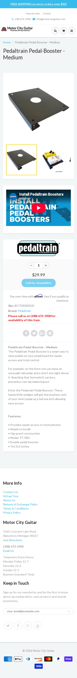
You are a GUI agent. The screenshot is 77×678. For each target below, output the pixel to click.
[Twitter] (8, 626)
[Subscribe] (68, 611)
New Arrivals (33, 13)
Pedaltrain (24, 310)
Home (7, 42)
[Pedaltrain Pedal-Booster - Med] (38, 109)
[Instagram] (28, 626)
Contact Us (10, 492)
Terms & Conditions (16, 508)
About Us (9, 500)
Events (47, 13)
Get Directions (12, 540)
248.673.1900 (23, 19)
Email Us (8, 550)
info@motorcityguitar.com (50, 19)
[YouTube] (37, 626)
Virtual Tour (10, 496)
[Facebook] (18, 626)
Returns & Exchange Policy (20, 504)
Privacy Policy (12, 512)
